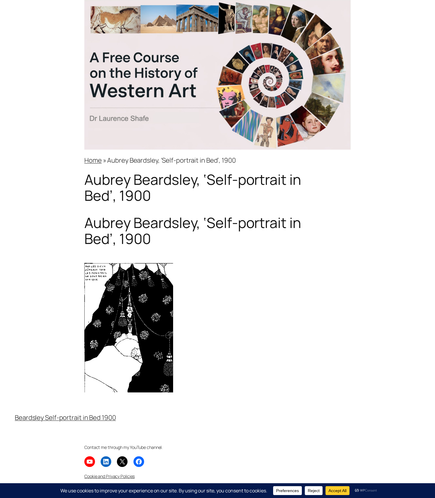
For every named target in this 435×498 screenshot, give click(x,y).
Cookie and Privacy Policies (109, 476)
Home (93, 160)
